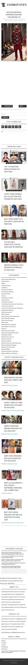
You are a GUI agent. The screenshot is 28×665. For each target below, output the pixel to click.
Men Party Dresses (7, 320)
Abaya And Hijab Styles (8, 279)
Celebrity (4, 287)
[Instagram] (19, 126)
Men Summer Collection (8, 324)
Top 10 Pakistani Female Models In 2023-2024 (12, 169)
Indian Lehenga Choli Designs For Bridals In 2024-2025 (13, 267)
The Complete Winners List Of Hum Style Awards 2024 (12, 556)
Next (23, 106)
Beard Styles (5, 281)
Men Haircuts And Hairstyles (10, 316)
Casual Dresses (6, 285)
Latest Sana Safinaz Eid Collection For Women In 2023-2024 (13, 196)
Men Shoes (4, 322)
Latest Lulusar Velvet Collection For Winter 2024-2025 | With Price (12, 560)
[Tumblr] (16, 126)
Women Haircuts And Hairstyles (11, 343)
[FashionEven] (14, 4)
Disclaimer (4, 647)
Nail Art (3, 328)
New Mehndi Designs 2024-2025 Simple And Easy (13, 380)
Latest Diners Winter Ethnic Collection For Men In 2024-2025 (13, 563)
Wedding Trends (6, 335)
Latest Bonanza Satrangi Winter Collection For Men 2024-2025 (11, 566)
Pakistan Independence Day (9, 332)
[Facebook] (6, 126)
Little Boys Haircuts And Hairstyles (12, 304)
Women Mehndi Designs (8, 345)
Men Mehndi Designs (7, 318)
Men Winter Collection (8, 326)
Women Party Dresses (8, 347)
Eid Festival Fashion (7, 291)
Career (3, 645)
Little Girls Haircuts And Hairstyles (12, 308)
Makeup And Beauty (7, 310)
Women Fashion (6, 341)
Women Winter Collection (9, 353)
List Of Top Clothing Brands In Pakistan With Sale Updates (13, 651)
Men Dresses (5, 314)
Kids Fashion (5, 300)
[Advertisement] (14, 71)
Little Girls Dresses (7, 306)
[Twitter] (2, 126)
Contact (3, 643)
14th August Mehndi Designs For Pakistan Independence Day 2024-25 (12, 553)
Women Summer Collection (9, 351)
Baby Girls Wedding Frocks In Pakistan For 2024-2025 (13, 458)
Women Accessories (7, 337)
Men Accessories (6, 312)
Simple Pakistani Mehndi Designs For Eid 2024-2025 (13, 428)
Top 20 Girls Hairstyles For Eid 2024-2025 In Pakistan (13, 244)
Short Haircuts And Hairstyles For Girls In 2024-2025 (13, 405)
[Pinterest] (9, 126)
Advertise (4, 649)
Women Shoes (5, 349)
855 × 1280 (18, 19)
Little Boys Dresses (7, 302)
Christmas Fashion (7, 289)
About (3, 640)
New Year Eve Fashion (8, 330)
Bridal (3, 283)
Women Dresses (6, 339)
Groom (3, 296)
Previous (7, 106)
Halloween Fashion (7, 298)
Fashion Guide (5, 293)
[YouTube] (13, 126)
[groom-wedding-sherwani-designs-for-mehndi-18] (14, 42)
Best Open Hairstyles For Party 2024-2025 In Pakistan (14, 221)
